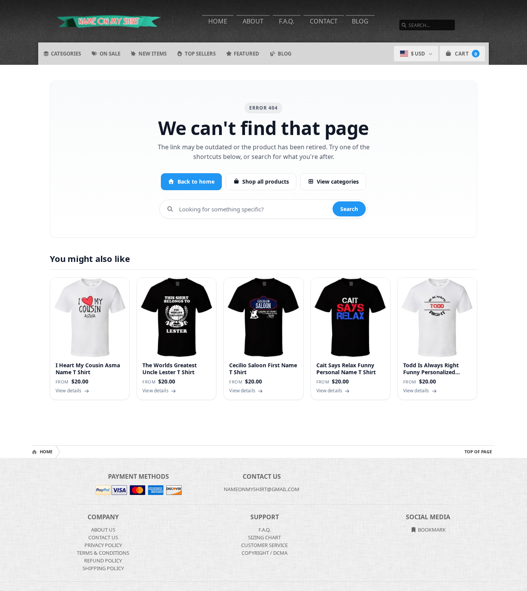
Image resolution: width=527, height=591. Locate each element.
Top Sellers (200, 53)
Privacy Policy (103, 545)
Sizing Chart (264, 537)
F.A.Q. (286, 21)
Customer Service (264, 545)
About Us (103, 529)
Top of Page (478, 451)
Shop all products (265, 181)
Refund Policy (103, 560)
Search (349, 209)
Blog (360, 21)
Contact (324, 21)
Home (217, 21)
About (253, 21)
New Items (153, 53)
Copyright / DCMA (264, 552)
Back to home (196, 181)
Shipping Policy (103, 568)
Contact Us (103, 537)
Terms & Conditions (103, 552)
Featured (246, 53)
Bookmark (431, 529)
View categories (338, 181)
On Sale (110, 53)
